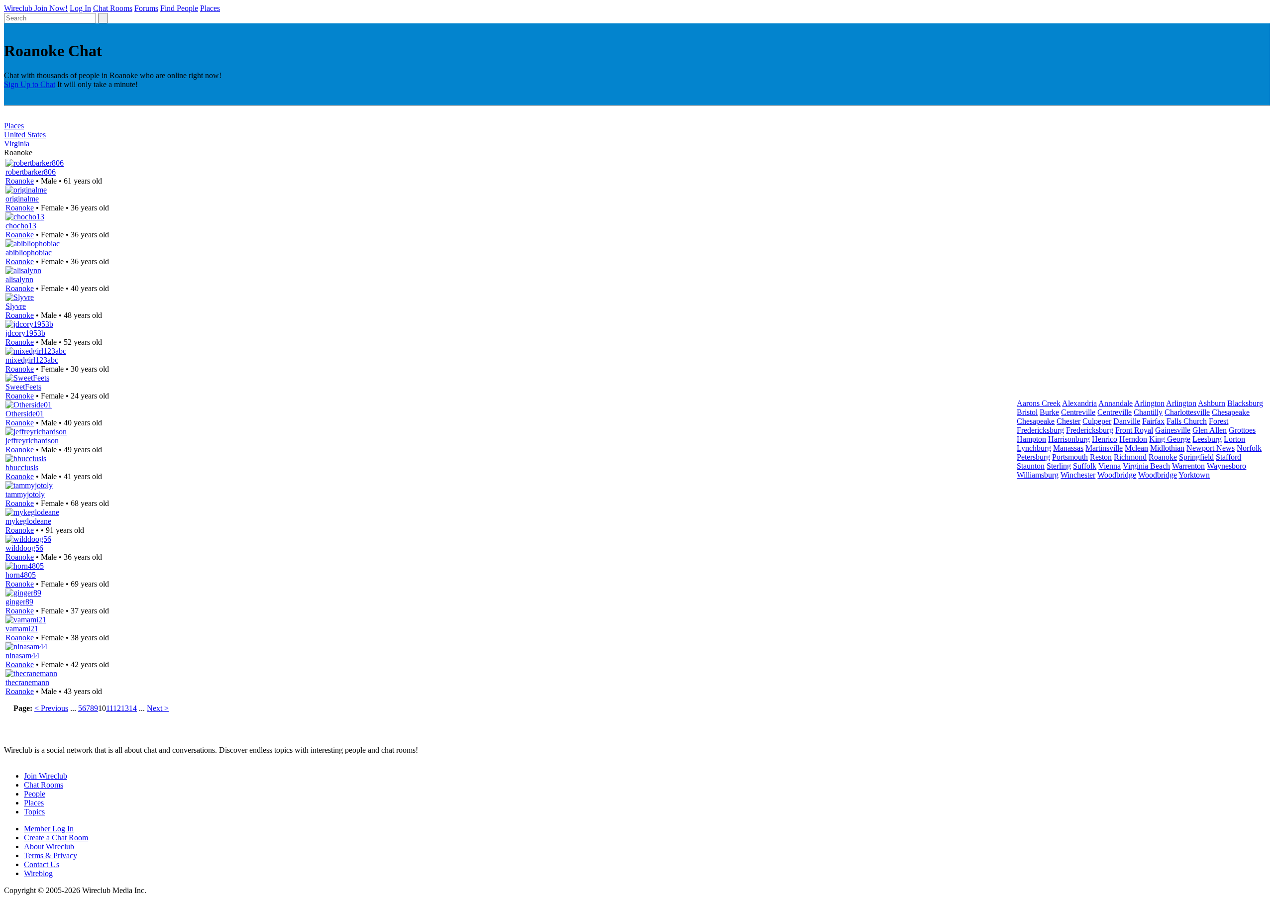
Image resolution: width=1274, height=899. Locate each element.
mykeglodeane (28, 521)
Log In (80, 8)
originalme (22, 199)
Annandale (1115, 403)
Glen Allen (1209, 430)
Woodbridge (1116, 475)
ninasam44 (22, 655)
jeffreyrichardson (32, 440)
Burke (1049, 412)
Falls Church (1187, 421)
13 (125, 708)
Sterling (1059, 466)
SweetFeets (23, 387)
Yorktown (1194, 475)
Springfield (1196, 457)
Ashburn (1211, 403)
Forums (146, 8)
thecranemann (27, 682)
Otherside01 (24, 413)
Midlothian (1167, 448)
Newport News (1210, 448)
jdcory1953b (25, 333)
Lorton (1234, 439)
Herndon (1133, 439)
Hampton (1031, 439)
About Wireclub (49, 846)
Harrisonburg (1069, 439)
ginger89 (19, 602)
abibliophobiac (28, 252)
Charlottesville (1187, 412)
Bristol (1027, 412)
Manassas (1068, 448)
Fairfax (1153, 421)
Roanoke (19, 181)
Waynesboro (1226, 466)
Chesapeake (1231, 412)
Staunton (1031, 466)
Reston (1101, 457)
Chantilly (1148, 412)
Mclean (1136, 448)
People (34, 794)
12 (117, 708)
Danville (1126, 421)
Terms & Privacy (50, 855)
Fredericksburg (1040, 430)
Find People (179, 8)
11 (109, 708)
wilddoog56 (24, 548)
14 (133, 708)
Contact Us (41, 864)
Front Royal (1134, 430)
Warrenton (1188, 466)
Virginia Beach (1146, 466)
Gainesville (1172, 430)
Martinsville (1104, 448)
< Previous (51, 708)
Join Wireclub (45, 776)
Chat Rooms (112, 8)
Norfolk (1249, 448)
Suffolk (1084, 466)
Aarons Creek (1039, 403)
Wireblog (38, 873)
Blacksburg (1245, 403)
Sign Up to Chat (29, 84)
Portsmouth (1070, 457)
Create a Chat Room (56, 837)
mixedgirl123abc (31, 360)
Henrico (1104, 439)
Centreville (1078, 412)
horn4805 (20, 575)
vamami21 (21, 628)
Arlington (1149, 403)
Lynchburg (1034, 448)
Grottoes (1242, 430)
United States (25, 134)
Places (210, 8)
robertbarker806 (30, 172)
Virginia (16, 143)
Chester (1068, 421)
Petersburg (1033, 457)
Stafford (1228, 457)
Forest (1218, 421)
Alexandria (1079, 403)
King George (1169, 439)
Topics (34, 811)
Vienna (1109, 466)
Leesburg (1207, 439)
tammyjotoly (25, 494)
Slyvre (15, 306)
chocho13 (20, 225)
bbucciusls (21, 467)
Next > (158, 708)
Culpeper (1096, 421)
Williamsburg (1038, 475)
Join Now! (51, 8)
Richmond (1130, 457)
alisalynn (19, 279)
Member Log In (49, 828)
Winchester (1078, 475)
